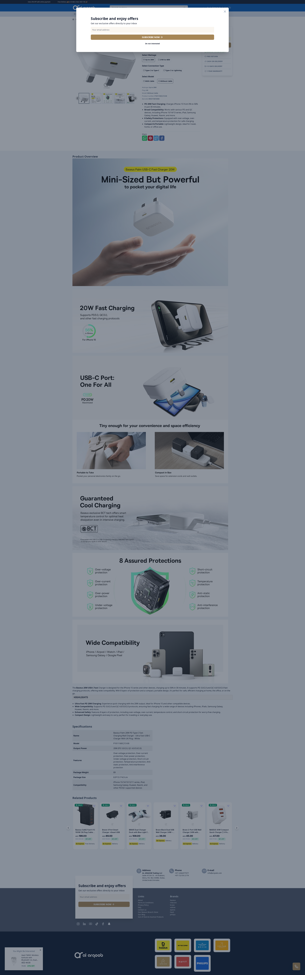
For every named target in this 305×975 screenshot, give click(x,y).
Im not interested (152, 43)
